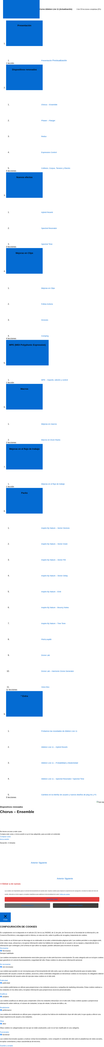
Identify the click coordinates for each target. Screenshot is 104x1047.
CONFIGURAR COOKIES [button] (76, 905)
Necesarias (6, 951)
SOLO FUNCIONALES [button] (27, 905)
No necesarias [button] (5, 964)
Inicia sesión (4, 839)
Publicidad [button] (4, 980)
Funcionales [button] (4, 1032)
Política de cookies (65, 894)
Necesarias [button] (4, 948)
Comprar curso (5, 836)
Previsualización (59, 60)
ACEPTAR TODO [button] (52, 899)
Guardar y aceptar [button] (6, 1045)
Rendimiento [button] (4, 1007)
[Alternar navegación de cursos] (21, 9)
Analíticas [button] (3, 994)
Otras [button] (2, 1021)
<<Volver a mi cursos (10, 884)
